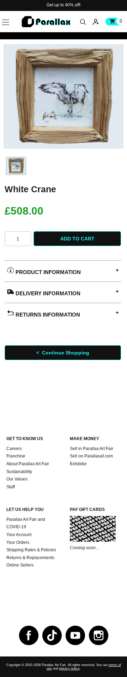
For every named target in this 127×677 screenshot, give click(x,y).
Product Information (47, 272)
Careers (14, 448)
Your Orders (17, 542)
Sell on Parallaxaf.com (91, 456)
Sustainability (19, 471)
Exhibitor (78, 463)
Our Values (17, 479)
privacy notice (69, 668)
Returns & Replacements (30, 557)
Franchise (15, 456)
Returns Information (47, 315)
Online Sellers (20, 565)
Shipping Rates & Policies (31, 549)
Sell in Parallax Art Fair (91, 448)
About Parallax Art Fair (27, 463)
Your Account (18, 534)
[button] (16, 14)
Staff (10, 486)
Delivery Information (47, 293)
